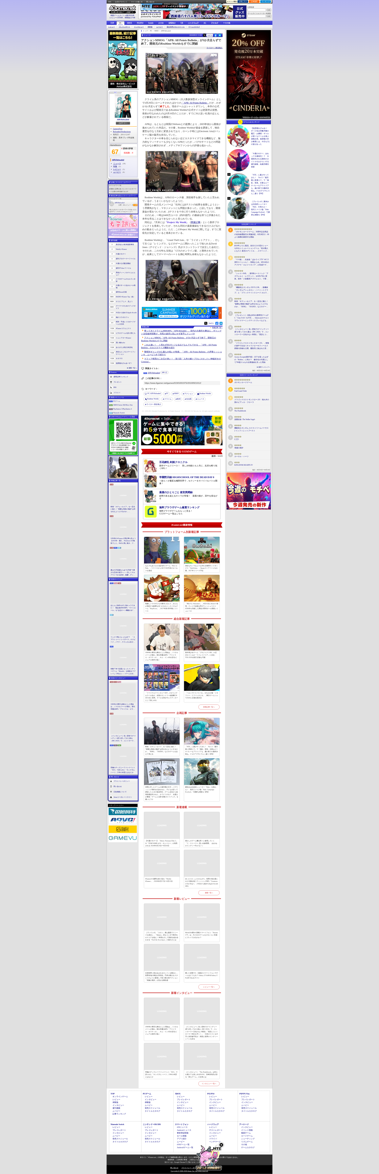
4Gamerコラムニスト (123, 328)
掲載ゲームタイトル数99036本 (122, 15)
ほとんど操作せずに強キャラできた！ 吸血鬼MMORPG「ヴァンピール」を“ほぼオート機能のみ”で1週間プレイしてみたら (123, 608)
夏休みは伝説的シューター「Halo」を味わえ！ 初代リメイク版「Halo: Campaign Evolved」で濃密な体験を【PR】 (200, 789)
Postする (209, 35)
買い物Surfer (120, 342)
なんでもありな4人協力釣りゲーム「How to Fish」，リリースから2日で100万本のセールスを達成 (161, 568)
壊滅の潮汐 (238, 448)
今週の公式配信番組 (123, 263)
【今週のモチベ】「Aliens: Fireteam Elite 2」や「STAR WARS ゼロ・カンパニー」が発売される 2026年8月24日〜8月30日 (161, 843)
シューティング (248, 1139)
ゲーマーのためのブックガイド (125, 307)
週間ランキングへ (264, 367)
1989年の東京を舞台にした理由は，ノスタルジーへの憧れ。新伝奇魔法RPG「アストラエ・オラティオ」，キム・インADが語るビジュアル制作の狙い (123, 706)
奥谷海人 (154, 404)
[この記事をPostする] (204, 35)
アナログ (214, 23)
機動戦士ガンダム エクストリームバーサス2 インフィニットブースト (251, 429)
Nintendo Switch (119, 413)
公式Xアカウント (121, 2)
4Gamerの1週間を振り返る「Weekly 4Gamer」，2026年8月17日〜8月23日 (159, 880)
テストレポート (216, 1130)
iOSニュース (182, 1127)
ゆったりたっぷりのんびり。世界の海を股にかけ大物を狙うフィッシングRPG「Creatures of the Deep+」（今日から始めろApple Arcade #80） (201, 882)
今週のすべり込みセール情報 (125, 286)
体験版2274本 (130, 18)
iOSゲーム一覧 (183, 1144)
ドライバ (117, 392)
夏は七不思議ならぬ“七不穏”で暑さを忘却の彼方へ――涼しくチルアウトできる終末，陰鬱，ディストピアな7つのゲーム (123, 572)
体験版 (150, 27)
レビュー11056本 (116, 18)
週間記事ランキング (121, 376)
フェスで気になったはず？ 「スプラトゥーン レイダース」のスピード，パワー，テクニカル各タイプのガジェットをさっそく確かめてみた (123, 639)
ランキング (266, 1)
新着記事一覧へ (209, 707)
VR (181, 23)
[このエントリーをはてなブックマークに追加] (219, 36)
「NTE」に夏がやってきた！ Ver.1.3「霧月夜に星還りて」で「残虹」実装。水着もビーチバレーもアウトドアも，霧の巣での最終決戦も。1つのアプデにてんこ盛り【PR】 (201, 750)
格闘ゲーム (246, 1133)
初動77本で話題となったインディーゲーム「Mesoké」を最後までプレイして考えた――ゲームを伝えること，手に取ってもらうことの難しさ (123, 671)
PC (120, 23)
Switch (150, 23)
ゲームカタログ (194, 27)
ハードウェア (193, 23)
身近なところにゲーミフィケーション (125, 353)
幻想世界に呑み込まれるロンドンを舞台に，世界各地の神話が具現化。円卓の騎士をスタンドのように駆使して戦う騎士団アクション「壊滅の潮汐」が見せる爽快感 (161, 976)
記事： (122, 205)
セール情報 (182, 1136)
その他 (244, 1144)
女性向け (172, 23)
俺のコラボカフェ (122, 317)
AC (205, 23)
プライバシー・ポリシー (190, 1168)
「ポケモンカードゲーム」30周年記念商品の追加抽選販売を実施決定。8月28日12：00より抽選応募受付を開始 (251, 234)
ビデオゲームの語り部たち (125, 333)
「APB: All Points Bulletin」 (195, 103)
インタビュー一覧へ (209, 1083)
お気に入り (243, 1)
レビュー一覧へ (209, 987)
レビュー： (129, 205)
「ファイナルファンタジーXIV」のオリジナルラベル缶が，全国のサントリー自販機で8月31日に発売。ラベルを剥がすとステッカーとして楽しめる (161, 696)
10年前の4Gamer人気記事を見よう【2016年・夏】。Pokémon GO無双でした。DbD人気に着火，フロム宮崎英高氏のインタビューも (123, 541)
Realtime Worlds (205, 393)
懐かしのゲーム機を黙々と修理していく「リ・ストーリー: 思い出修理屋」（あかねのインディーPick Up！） (201, 843)
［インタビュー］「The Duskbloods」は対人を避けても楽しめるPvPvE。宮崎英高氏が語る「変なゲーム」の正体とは (201, 1074)
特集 (115, 166)
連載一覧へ (133, 368)
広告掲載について (120, 792)
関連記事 (195, 222)
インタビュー (139, 27)
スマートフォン (181, 1124)
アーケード (244, 1124)
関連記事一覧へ (217, 327)
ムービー (159, 27)
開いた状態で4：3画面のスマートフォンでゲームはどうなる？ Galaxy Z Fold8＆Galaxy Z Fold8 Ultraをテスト (201, 975)
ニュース (117, 163)
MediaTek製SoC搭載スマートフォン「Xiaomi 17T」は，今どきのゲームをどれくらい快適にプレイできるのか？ (201, 935)
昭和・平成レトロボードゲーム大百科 (125, 323)
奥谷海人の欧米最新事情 (125, 244)
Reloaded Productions (122, 131)
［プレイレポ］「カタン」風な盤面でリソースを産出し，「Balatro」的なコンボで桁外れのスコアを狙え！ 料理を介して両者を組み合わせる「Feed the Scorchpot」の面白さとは (161, 936)
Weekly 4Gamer (121, 249)
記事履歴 (254, 1)
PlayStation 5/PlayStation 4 (122, 409)
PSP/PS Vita (244, 1094)
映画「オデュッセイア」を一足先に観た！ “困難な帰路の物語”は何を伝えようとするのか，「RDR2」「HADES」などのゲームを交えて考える (123, 509)
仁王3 (236, 439)
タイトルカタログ (152, 1111)
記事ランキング (119, 1114)
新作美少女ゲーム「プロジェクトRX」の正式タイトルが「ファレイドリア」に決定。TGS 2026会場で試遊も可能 (201, 655)
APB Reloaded (123, 119)
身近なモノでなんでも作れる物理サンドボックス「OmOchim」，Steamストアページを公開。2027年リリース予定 (201, 568)
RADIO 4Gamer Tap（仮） (125, 297)
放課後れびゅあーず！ (124, 363)
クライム (167, 399)
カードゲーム (247, 1136)
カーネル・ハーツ (241, 456)
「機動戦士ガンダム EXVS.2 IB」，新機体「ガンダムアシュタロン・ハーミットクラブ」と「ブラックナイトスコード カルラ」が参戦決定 (251, 290)
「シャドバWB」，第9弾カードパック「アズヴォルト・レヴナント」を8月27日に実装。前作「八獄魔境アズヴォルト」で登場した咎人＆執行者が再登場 (251, 276)
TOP (112, 23)
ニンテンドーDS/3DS (152, 1124)
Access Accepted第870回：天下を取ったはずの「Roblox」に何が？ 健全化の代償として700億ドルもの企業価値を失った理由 (251, 359)
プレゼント (118, 382)
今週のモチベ (121, 254)
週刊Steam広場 (121, 292)
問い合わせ (150, 2)
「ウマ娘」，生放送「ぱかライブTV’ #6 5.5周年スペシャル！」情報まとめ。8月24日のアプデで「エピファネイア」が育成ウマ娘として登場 (251, 262)
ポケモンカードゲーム (243, 382)
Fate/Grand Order (240, 391)
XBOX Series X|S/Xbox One (123, 405)
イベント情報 (247, 1130)
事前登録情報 (182, 1133)
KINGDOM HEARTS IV (243, 465)
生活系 (189, 399)
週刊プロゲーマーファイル (125, 259)
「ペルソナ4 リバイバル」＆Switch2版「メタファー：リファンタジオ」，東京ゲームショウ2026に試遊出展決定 (201, 695)
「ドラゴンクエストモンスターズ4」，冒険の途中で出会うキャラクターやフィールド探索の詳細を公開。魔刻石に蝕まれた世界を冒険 (251, 346)
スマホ (161, 23)
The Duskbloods (240, 411)
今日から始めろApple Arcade (126, 312)
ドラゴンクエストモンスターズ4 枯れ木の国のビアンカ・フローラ (251, 401)
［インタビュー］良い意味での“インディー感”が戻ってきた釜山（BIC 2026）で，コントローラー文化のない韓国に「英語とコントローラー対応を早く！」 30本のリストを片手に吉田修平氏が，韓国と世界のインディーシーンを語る (123, 738)
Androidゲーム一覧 (185, 1147)
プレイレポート (124, 27)
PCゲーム (116, 401)
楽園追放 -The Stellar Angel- (244, 419)
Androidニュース (184, 1130)
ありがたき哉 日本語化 (124, 347)
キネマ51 (119, 358)
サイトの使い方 (137, 2)
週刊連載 (116, 1108)
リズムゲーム (247, 1142)
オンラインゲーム (120, 1096)
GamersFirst (117, 129)
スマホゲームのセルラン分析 (125, 280)
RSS (109, 2)
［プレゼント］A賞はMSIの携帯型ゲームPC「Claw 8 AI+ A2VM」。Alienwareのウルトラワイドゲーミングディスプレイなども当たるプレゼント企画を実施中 (251, 318)
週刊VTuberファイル (123, 268)
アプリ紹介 (182, 1139)
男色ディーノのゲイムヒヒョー (125, 274)
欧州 (179, 399)
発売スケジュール (152, 1108)
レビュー (111, 27)
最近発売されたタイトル (176, 27)
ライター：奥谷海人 (215, 48)
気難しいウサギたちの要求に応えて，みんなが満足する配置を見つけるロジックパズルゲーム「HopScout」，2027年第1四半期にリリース (161, 607)
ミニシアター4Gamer (123, 338)
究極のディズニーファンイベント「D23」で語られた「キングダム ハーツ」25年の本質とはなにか (123, 770)
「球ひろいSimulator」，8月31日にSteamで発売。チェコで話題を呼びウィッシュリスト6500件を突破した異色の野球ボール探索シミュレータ (201, 607)
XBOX (129, 23)
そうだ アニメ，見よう (124, 301)
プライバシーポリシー (122, 781)
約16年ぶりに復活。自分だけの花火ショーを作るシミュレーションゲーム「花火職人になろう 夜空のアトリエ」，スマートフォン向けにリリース (251, 248)
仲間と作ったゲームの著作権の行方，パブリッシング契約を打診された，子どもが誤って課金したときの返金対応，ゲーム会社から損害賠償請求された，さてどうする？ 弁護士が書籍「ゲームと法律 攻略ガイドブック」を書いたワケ (161, 793)
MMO (176, 393)
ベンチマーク (215, 1142)
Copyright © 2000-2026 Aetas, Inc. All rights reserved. (189, 1171)
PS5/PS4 (140, 23)
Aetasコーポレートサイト (123, 797)
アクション (188, 394)
